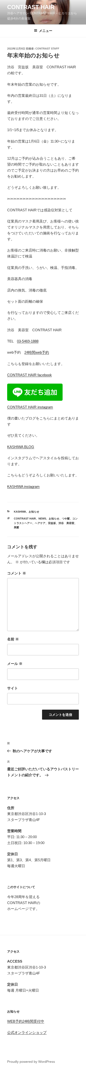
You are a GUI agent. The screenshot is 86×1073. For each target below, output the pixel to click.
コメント (16, 573)
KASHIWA (20, 511)
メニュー (45, 31)
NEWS (42, 518)
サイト (12, 688)
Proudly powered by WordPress (31, 1061)
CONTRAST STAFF (47, 48)
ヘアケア (40, 523)
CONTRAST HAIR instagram (30, 407)
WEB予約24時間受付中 (25, 1021)
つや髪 (66, 518)
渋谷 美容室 (66, 523)
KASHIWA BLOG (20, 447)
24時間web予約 (36, 352)
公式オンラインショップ (27, 1032)
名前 (13, 639)
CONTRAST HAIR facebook (29, 375)
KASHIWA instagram (23, 487)
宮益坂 (52, 523)
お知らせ (34, 511)
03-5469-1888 (27, 341)
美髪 (16, 527)
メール (14, 664)
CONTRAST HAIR (30, 7)
